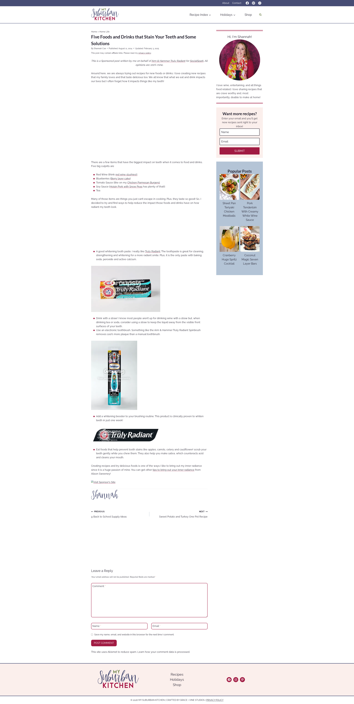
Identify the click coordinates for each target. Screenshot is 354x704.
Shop (248, 14)
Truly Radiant (152, 251)
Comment (99, 586)
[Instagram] (260, 3)
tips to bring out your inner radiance (173, 469)
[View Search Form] (260, 14)
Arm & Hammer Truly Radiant (168, 60)
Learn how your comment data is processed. (163, 651)
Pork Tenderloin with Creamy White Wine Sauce (249, 212)
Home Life (104, 31)
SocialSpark (197, 60)
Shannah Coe (100, 48)
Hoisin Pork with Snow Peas (126, 186)
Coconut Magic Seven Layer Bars (250, 259)
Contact (236, 3)
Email (156, 626)
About (225, 3)
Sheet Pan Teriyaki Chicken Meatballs (229, 209)
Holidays (177, 679)
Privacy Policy (214, 700)
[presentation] (229, 187)
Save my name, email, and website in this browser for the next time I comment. (134, 634)
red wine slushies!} (126, 174)
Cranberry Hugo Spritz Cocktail (229, 259)
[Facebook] (247, 3)
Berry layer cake (120, 178)
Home (94, 31)
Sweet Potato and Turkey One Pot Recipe (183, 514)
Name (96, 626)
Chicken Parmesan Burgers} (143, 182)
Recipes (177, 674)
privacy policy (144, 53)
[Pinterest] (253, 3)
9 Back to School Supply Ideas (109, 514)
